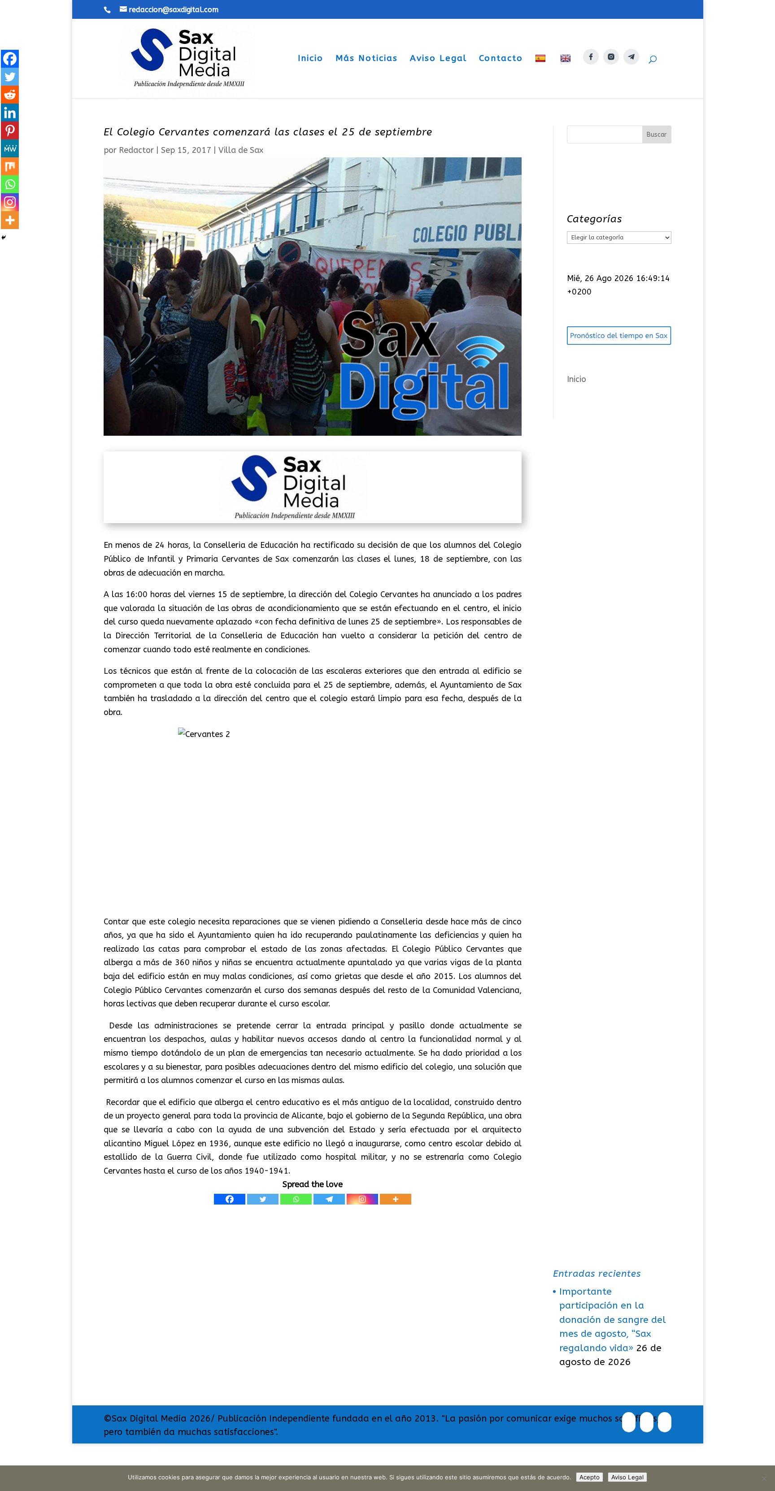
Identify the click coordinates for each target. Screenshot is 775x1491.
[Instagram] (362, 1199)
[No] (763, 1478)
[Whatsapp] (296, 1199)
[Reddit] (10, 95)
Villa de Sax (240, 150)
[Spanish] (541, 76)
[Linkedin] (10, 112)
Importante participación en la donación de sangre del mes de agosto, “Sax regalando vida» (612, 1320)
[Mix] (10, 166)
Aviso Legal (438, 59)
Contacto (501, 59)
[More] (395, 1199)
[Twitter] (263, 1199)
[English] (566, 76)
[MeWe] (10, 148)
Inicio (310, 59)
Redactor (136, 150)
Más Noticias (366, 59)
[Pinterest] (10, 130)
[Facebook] (229, 1199)
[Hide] (3, 237)
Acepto (589, 1477)
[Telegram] (329, 1199)
